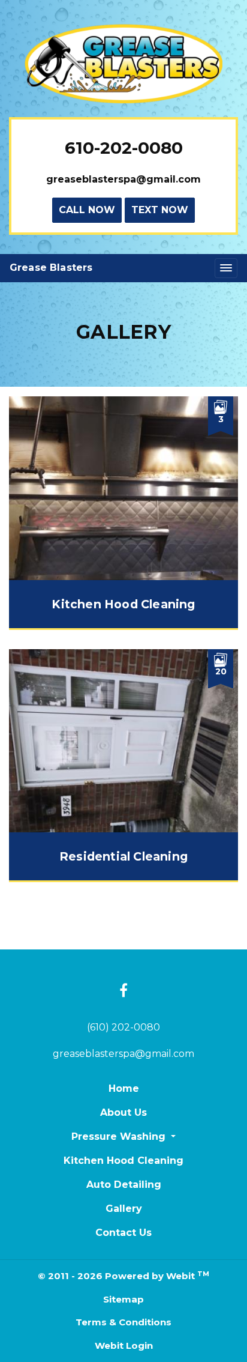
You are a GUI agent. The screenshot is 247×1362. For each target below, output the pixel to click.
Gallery (124, 1208)
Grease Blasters (51, 267)
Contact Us (123, 1232)
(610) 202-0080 (123, 1027)
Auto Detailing (123, 1184)
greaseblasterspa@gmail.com (123, 179)
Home (124, 1088)
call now (87, 210)
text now (159, 210)
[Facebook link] (123, 991)
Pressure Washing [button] (119, 1136)
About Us (123, 1112)
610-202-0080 (124, 148)
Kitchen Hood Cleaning (123, 1160)
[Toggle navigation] (226, 268)
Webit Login (124, 1345)
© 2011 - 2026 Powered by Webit (123, 1276)
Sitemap (123, 1299)
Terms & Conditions (123, 1322)
